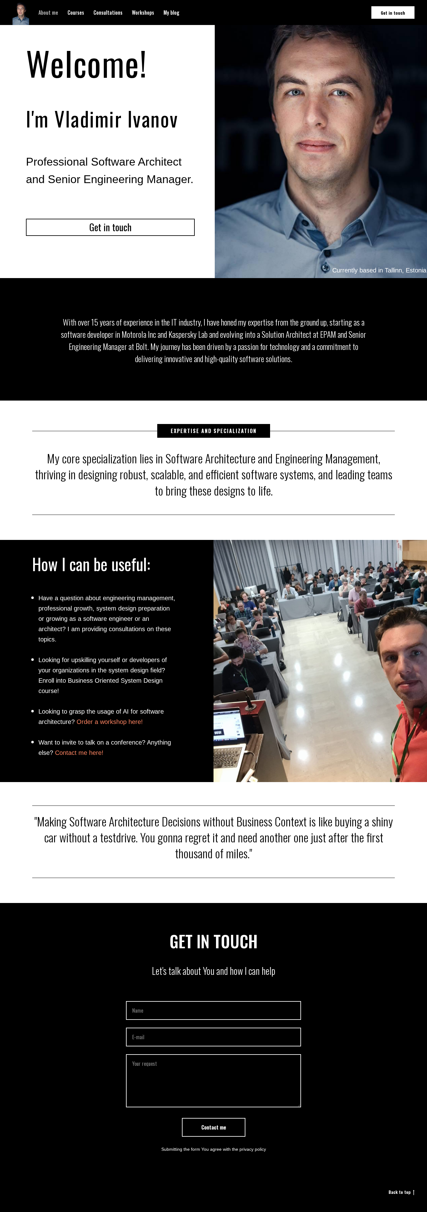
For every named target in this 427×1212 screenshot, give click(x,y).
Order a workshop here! (110, 721)
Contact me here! (79, 752)
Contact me (213, 1127)
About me (48, 12)
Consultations (108, 12)
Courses (76, 12)
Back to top (400, 1192)
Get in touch (393, 12)
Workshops (143, 12)
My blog (171, 12)
